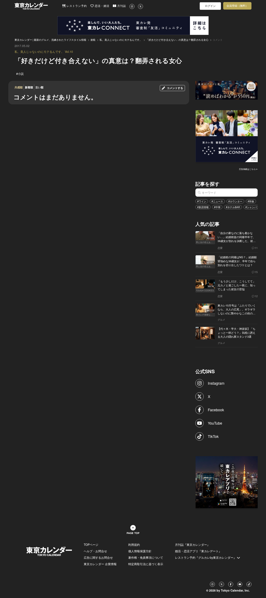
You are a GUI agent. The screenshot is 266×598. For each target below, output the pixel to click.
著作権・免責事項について (145, 557)
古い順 (39, 87)
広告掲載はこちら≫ (248, 169)
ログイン (210, 5)
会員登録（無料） (237, 5)
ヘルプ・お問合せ (95, 551)
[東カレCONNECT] (133, 25)
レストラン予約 (76, 5)
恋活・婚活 (101, 5)
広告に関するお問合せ (98, 557)
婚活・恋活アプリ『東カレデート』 (198, 551)
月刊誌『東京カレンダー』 (192, 544)
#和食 (251, 201)
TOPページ (91, 544)
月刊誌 (121, 5)
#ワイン (201, 201)
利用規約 (134, 544)
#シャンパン (252, 207)
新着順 (29, 87)
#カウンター (235, 201)
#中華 (217, 207)
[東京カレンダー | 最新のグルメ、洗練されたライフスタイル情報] (38, 6)
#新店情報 (203, 207)
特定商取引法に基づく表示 (145, 563)
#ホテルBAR (233, 207)
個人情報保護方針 (139, 551)
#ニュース (217, 201)
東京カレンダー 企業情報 (100, 563)
